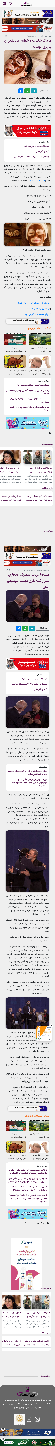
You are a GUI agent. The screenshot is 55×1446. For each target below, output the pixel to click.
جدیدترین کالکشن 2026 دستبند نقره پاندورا (31, 157)
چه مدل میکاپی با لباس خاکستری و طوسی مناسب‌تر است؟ (28, 392)
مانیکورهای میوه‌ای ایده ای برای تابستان (32, 303)
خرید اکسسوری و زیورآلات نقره (36, 146)
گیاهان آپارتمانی (42, 151)
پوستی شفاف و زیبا (37, 180)
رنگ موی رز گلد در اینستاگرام (37, 309)
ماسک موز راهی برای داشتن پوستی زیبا (33, 385)
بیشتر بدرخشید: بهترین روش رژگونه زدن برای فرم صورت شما (29, 400)
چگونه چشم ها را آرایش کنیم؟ (36, 314)
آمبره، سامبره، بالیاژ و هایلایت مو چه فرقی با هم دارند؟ (29, 409)
